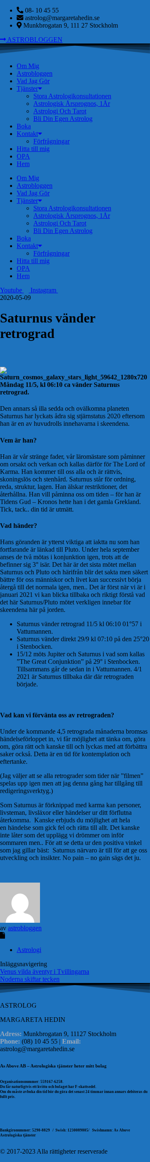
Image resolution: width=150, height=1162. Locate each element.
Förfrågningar (51, 141)
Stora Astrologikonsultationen (72, 96)
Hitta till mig (33, 148)
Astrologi (29, 949)
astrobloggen (25, 928)
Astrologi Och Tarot (59, 111)
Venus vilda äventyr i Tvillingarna (44, 971)
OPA (23, 156)
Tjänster (27, 88)
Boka (24, 126)
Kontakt (27, 133)
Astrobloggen (34, 73)
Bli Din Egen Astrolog (62, 118)
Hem (23, 163)
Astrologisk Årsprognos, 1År (71, 103)
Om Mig (28, 65)
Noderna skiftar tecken (30, 979)
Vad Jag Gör (33, 80)
